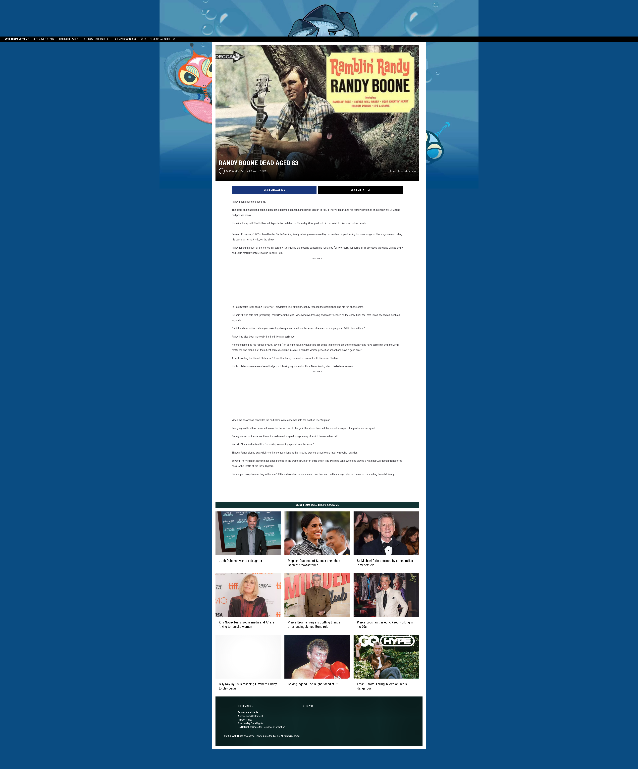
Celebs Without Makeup (96, 39)
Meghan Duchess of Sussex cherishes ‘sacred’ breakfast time (314, 563)
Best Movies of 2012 (44, 39)
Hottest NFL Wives (68, 39)
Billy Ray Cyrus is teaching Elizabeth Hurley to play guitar (248, 686)
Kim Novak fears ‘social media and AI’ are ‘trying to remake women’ (246, 624)
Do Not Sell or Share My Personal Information (261, 727)
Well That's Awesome (17, 39)
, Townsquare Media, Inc (267, 736)
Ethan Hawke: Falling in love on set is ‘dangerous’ (382, 686)
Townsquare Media (248, 712)
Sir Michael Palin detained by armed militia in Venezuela (385, 563)
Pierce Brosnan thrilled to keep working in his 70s (385, 624)
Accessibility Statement (250, 716)
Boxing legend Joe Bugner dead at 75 (313, 684)
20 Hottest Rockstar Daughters (158, 39)
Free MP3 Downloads (125, 39)
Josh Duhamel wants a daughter (240, 561)
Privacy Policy (245, 719)
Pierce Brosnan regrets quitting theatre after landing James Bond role (314, 624)
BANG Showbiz (232, 171)
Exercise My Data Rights (250, 723)
